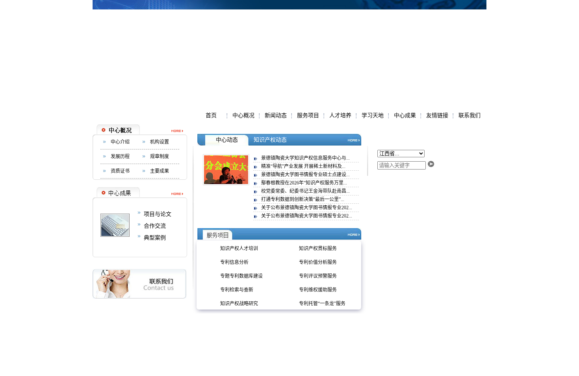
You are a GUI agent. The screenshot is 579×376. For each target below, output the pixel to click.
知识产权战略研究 (239, 303)
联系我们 (469, 115)
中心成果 (405, 115)
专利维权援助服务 (318, 290)
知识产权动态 (270, 140)
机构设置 (159, 142)
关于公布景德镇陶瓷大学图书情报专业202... (306, 207)
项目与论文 (157, 214)
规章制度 (159, 156)
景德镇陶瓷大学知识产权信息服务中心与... (305, 158)
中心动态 (227, 140)
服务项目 (308, 115)
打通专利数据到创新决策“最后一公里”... (302, 199)
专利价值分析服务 (318, 262)
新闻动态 (276, 115)
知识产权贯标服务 (318, 248)
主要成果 (159, 171)
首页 (211, 115)
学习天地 (373, 115)
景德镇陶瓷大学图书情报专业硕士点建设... (305, 174)
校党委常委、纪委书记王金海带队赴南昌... (305, 191)
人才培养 (340, 115)
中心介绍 (120, 142)
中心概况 (243, 115)
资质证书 (120, 171)
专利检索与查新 (236, 290)
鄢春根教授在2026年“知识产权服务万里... (304, 183)
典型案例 (155, 238)
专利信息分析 (234, 262)
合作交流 (155, 226)
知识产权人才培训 (239, 248)
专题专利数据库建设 (241, 276)
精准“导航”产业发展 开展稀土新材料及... (303, 166)
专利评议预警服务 (318, 276)
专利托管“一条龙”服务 (322, 303)
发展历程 (120, 156)
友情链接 (437, 115)
